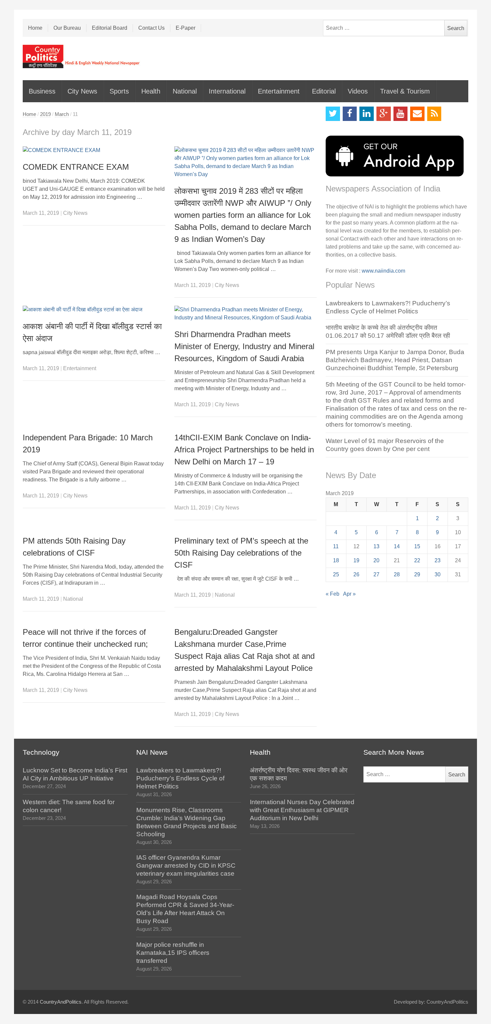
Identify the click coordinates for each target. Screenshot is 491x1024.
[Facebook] (350, 114)
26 (356, 574)
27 (376, 574)
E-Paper (185, 28)
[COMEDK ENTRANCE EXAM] (94, 150)
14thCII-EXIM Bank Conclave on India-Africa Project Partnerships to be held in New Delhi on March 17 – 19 (244, 449)
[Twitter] (333, 114)
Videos (358, 91)
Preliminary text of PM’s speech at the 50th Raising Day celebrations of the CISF (241, 552)
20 (376, 560)
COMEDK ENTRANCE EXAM (76, 166)
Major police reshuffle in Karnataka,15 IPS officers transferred (172, 952)
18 (336, 560)
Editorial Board (109, 28)
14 (397, 546)
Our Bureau (67, 28)
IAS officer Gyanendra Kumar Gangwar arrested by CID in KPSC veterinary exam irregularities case (185, 865)
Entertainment (279, 91)
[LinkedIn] (366, 114)
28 (397, 574)
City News (82, 91)
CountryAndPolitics (60, 1002)
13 (376, 546)
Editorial (324, 91)
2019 (45, 114)
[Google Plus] (383, 114)
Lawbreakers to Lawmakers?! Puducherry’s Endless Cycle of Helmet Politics (180, 778)
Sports (119, 91)
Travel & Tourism (405, 91)
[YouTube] (400, 114)
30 (438, 574)
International (227, 91)
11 (336, 546)
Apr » (349, 594)
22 (417, 560)
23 (438, 560)
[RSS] (434, 114)
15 (417, 546)
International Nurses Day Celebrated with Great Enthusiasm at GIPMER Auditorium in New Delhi (302, 810)
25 (336, 574)
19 (356, 560)
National (185, 91)
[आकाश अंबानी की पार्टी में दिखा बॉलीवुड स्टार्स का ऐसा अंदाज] (94, 310)
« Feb (332, 594)
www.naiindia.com (383, 271)
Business (42, 91)
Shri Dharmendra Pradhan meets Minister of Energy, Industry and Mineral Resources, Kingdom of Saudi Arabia (244, 346)
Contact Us (151, 28)
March (62, 114)
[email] (417, 114)
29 (417, 574)
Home (35, 28)
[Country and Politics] (82, 56)
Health (150, 91)
